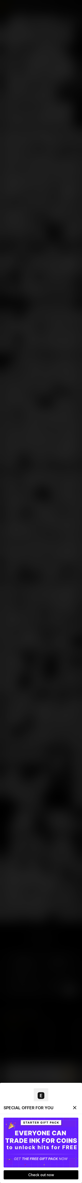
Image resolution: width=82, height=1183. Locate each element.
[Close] (74, 1107)
